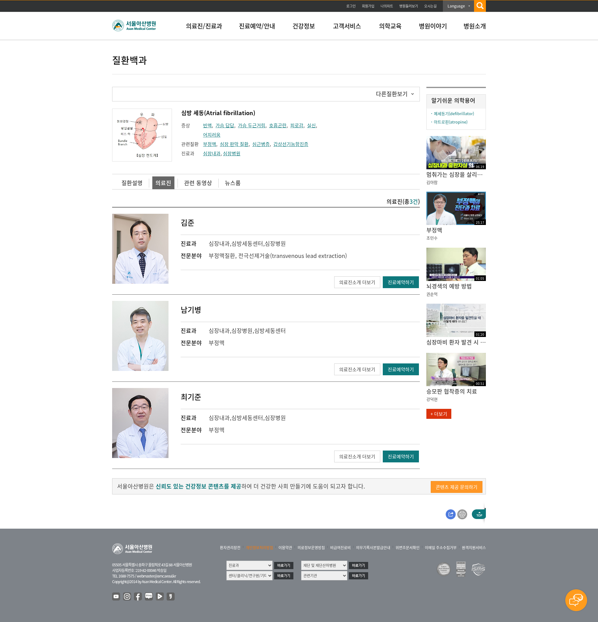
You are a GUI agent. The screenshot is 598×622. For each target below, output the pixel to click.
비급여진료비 (340, 547)
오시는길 (430, 6)
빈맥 (207, 125)
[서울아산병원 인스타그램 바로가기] (127, 596)
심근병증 (261, 144)
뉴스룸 (233, 183)
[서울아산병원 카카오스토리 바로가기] (171, 596)
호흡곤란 (278, 125)
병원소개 (474, 25)
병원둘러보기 (408, 6)
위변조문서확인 (408, 547)
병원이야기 (433, 25)
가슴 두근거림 (251, 125)
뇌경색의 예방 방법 (449, 286)
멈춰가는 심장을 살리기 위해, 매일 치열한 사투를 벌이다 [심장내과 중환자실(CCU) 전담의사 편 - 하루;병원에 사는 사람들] (456, 174)
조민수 (432, 238)
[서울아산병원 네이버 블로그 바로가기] (149, 596)
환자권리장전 (230, 547)
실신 (311, 125)
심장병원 (231, 153)
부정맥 (209, 144)
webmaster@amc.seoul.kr (156, 576)
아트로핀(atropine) (450, 122)
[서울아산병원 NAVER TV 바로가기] (160, 596)
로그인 (351, 6)
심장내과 (212, 153)
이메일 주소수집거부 (441, 547)
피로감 (296, 125)
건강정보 (303, 25)
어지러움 (212, 134)
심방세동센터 (247, 243)
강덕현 (432, 399)
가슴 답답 (225, 125)
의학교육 (390, 25)
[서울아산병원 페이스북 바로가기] (138, 596)
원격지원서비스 (474, 547)
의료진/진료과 (204, 25)
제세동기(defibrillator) (454, 113)
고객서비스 (347, 25)
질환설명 (132, 183)
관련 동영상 (198, 183)
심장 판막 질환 (234, 144)
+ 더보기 (438, 413)
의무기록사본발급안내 (373, 547)
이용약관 (285, 547)
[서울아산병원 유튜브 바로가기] (116, 596)
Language (456, 6)
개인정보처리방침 (259, 547)
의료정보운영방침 (311, 547)
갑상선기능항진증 (290, 144)
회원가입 (368, 6)
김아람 (432, 182)
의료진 (163, 183)
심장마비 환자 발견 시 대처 (456, 342)
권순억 (432, 294)
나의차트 (387, 6)
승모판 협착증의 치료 (451, 391)
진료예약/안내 (257, 25)
